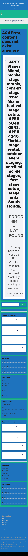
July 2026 (5, 361)
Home (6, 20)
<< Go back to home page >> (15, 294)
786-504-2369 (14, 5)
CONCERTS (6, 385)
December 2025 (7, 368)
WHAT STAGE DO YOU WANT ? (12, 339)
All (3, 380)
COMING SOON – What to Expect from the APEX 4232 (13, 410)
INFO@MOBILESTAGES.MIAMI (14, 3)
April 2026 (5, 366)
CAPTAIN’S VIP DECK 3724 (9, 413)
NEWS (4, 393)
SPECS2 (5, 415)
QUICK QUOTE (8, 341)
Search (22, 304)
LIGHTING (5, 388)
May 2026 (5, 364)
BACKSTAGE (6, 383)
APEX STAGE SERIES (9, 319)
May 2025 (5, 371)
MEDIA (4, 390)
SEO (4, 407)
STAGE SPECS (6, 404)
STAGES (5, 395)
